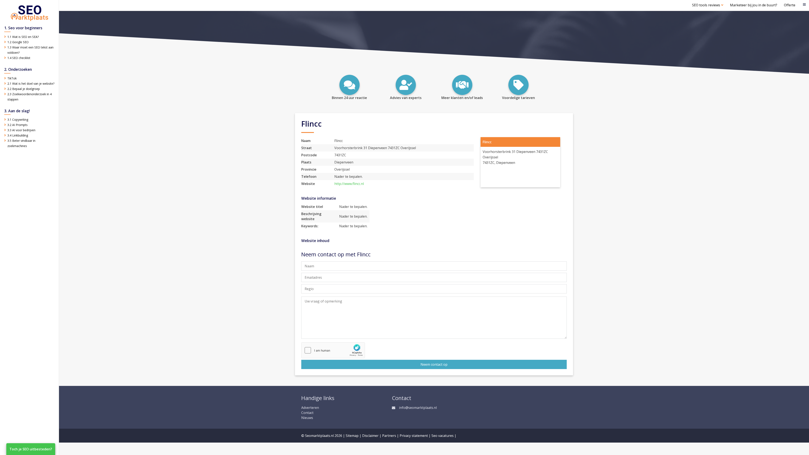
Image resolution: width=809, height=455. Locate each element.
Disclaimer (370, 435)
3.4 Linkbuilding (17, 135)
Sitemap (352, 435)
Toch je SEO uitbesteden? (30, 449)
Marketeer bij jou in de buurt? (753, 5)
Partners (389, 435)
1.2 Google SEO (18, 42)
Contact (307, 412)
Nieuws (307, 417)
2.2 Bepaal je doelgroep (23, 89)
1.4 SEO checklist (18, 58)
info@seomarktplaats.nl (418, 407)
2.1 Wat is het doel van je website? (30, 84)
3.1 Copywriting (17, 120)
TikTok (12, 78)
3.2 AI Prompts (17, 125)
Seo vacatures (442, 435)
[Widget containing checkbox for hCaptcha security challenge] (333, 350)
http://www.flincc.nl (349, 183)
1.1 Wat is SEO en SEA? (23, 37)
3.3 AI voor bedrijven (21, 130)
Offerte (789, 5)
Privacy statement (414, 435)
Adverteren (310, 407)
